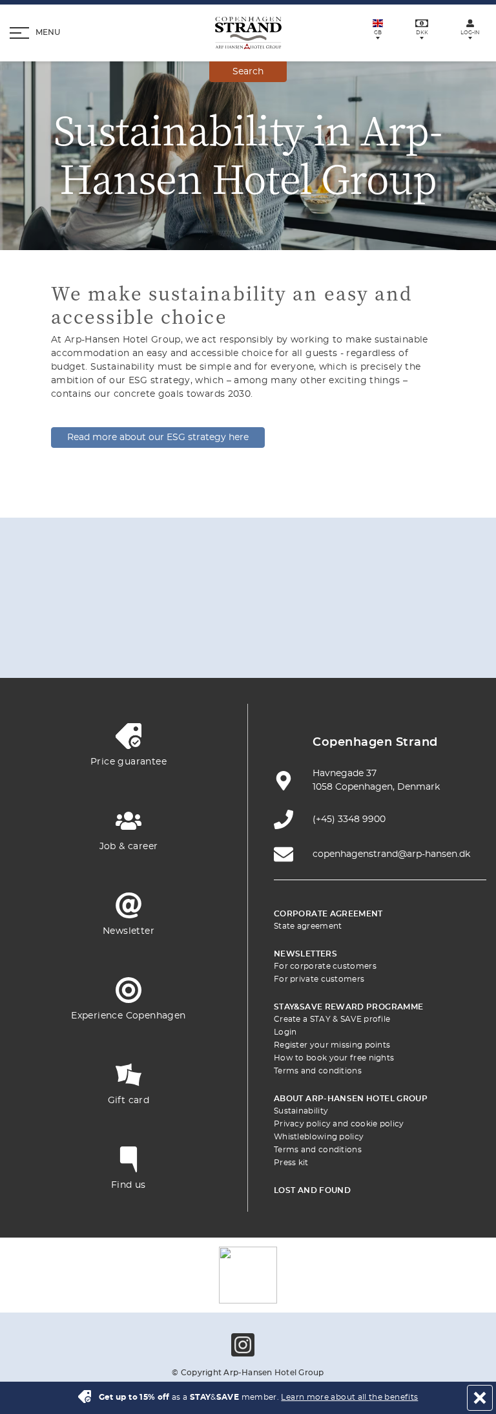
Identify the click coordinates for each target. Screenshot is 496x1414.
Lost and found (312, 1190)
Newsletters (305, 954)
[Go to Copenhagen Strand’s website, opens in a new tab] (217, 602)
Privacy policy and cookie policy (339, 1124)
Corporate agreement (328, 914)
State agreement (308, 926)
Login (285, 1032)
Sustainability (301, 1111)
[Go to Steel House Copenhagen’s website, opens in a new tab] (308, 640)
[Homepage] (248, 33)
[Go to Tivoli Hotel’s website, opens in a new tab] (399, 602)
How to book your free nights (334, 1058)
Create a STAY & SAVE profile (332, 1019)
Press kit (291, 1162)
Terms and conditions (318, 1071)
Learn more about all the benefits (349, 1397)
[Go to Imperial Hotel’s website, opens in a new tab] (278, 602)
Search (248, 71)
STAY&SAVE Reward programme (348, 1007)
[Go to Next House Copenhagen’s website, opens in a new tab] (369, 640)
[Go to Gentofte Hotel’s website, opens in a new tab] (187, 640)
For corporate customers (325, 966)
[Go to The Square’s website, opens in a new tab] (339, 602)
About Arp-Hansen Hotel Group (351, 1099)
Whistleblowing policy (319, 1137)
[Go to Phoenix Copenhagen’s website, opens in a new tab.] (96, 602)
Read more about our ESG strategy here (158, 437)
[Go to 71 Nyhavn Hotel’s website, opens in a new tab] (157, 602)
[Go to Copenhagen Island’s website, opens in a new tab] (126, 640)
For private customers (319, 979)
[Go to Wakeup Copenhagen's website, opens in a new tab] (248, 640)
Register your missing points (332, 1045)
